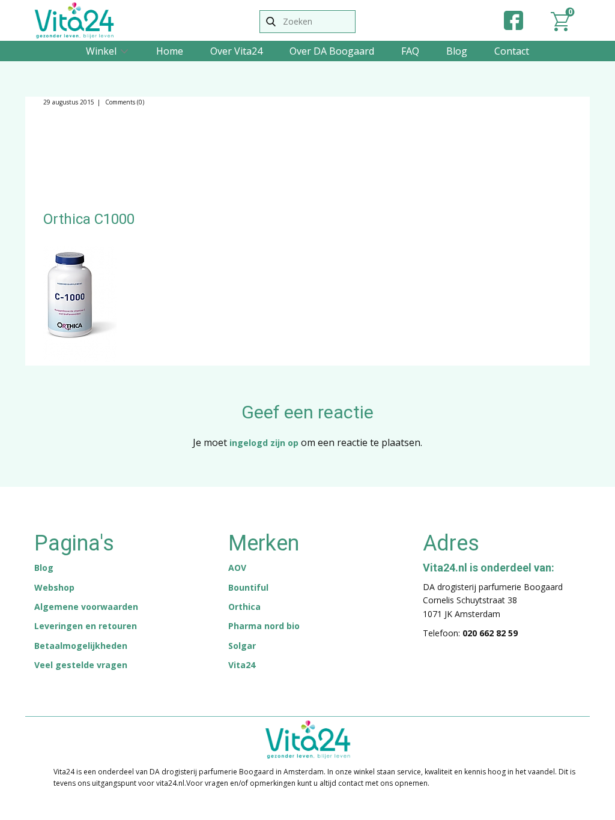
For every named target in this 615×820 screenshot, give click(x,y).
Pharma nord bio (264, 626)
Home (169, 51)
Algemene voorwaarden (86, 606)
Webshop (54, 587)
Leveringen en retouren (85, 626)
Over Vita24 (236, 51)
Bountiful (248, 587)
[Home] (74, 20)
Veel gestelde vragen (80, 665)
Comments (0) (123, 102)
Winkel (101, 51)
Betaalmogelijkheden (80, 645)
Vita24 (241, 665)
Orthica (244, 606)
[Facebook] (513, 20)
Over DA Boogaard (331, 51)
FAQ (410, 51)
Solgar (242, 645)
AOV (237, 567)
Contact (511, 51)
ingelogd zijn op (263, 442)
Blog (456, 51)
